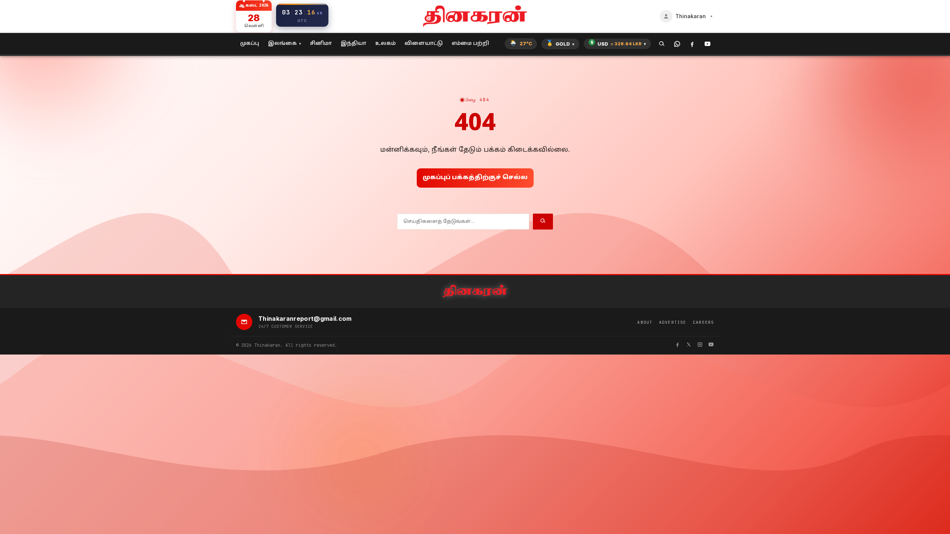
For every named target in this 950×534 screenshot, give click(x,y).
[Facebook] (692, 43)
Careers (703, 322)
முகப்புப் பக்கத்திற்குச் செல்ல (475, 177)
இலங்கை (282, 43)
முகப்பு (249, 43)
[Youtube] (711, 345)
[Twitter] (689, 345)
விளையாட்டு (423, 43)
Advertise (672, 322)
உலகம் (385, 43)
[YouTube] (707, 43)
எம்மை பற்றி (470, 43)
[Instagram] (700, 345)
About (644, 322)
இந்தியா (353, 43)
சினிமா (321, 43)
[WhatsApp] (677, 43)
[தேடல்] (661, 43)
